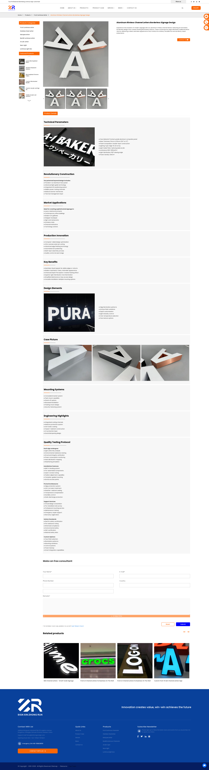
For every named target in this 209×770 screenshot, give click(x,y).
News (77, 741)
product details (50, 113)
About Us (78, 730)
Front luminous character (111, 730)
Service (77, 738)
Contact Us (79, 745)
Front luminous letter (40, 15)
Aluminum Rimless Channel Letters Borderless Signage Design (70, 15)
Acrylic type (106, 745)
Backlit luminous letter (27, 38)
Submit (183, 624)
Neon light (23, 45)
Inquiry (196, 8)
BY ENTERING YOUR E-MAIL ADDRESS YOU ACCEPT (64, 626)
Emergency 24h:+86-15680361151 (32, 743)
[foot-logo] (30, 707)
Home (20, 15)
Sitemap (54, 766)
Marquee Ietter (25, 34)
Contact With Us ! (37, 751)
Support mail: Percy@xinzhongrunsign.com (31, 735)
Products (28, 15)
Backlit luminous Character (111, 741)
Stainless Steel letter (27, 31)
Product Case (79, 734)
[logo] (11, 8)
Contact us (182, 40)
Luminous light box (26, 49)
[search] (182, 8)
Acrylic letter (24, 42)
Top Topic (72, 766)
